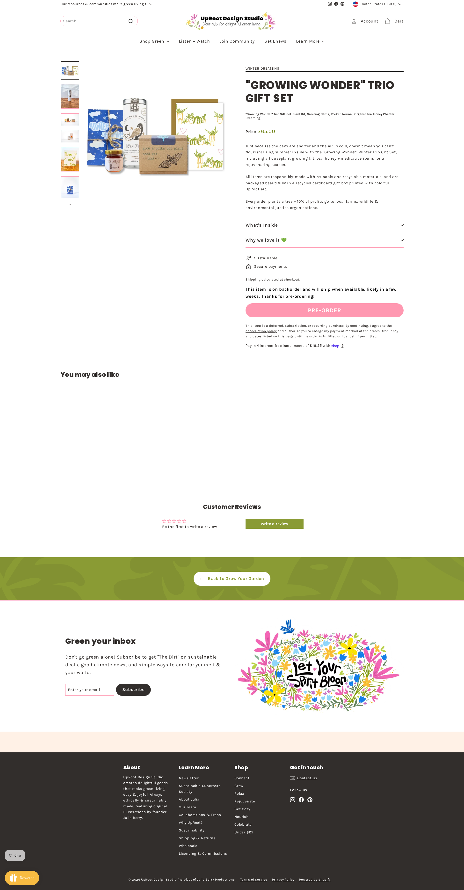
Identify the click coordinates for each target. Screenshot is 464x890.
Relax (239, 793)
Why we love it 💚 (266, 240)
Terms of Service (253, 879)
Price (251, 131)
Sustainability (191, 830)
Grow (238, 786)
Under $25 (243, 832)
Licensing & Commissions (203, 853)
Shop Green (152, 41)
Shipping (253, 279)
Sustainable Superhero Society (200, 789)
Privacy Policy (283, 879)
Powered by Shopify (314, 879)
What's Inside (262, 225)
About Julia (189, 799)
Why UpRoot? (191, 822)
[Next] (70, 202)
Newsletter (189, 778)
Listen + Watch (194, 41)
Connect (242, 778)
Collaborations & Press (200, 815)
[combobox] (99, 21)
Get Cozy (242, 809)
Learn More (308, 41)
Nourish (241, 817)
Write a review (274, 523)
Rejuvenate (244, 801)
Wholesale (188, 846)
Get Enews (275, 41)
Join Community (237, 41)
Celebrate (243, 824)
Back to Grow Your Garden (235, 578)
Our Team (187, 807)
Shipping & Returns (197, 838)
